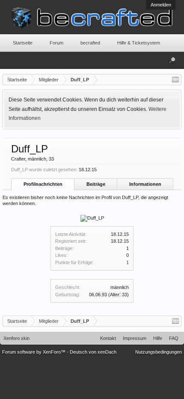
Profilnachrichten (43, 184)
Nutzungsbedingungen (158, 351)
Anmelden (161, 4)
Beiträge (95, 184)
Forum (56, 42)
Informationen (145, 184)
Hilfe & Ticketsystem (138, 42)
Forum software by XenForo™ (34, 351)
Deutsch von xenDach (93, 351)
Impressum (134, 338)
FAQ (173, 338)
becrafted (90, 42)
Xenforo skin (16, 338)
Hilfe (157, 338)
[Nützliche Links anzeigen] (175, 79)
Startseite (23, 42)
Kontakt (108, 338)
